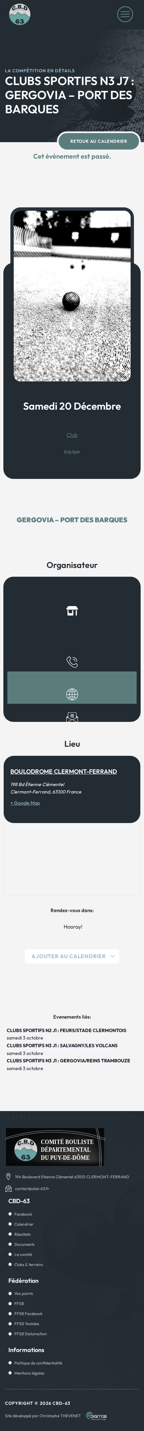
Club (72, 435)
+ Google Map (25, 803)
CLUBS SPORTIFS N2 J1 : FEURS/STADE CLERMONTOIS (66, 1030)
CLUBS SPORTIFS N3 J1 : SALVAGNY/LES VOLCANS (62, 1045)
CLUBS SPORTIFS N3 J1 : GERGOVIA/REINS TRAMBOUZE (68, 1061)
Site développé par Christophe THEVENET (43, 1415)
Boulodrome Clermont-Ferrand (63, 771)
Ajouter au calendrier (69, 956)
